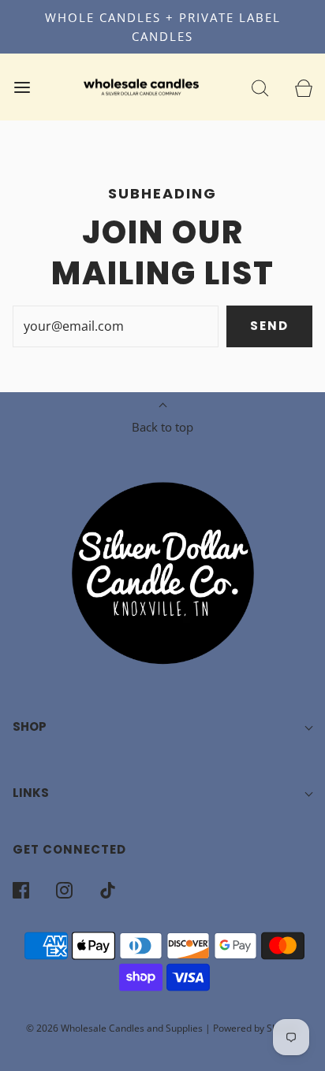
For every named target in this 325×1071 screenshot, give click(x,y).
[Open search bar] (260, 87)
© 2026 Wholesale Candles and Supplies (114, 1028)
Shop (30, 726)
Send (269, 325)
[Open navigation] (21, 87)
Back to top (162, 427)
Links (31, 792)
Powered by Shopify (256, 1028)
